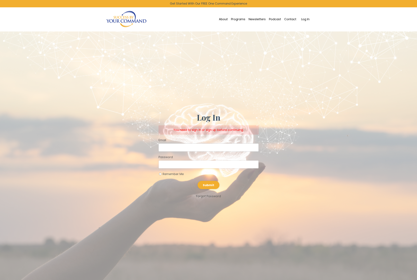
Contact (290, 19)
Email (162, 140)
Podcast (275, 19)
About (223, 19)
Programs (238, 19)
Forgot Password (208, 196)
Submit (208, 185)
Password (165, 157)
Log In (305, 19)
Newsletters (257, 19)
